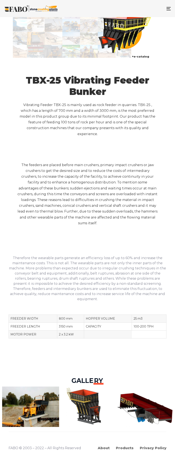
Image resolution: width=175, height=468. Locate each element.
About (104, 448)
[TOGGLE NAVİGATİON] (143, 8)
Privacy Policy (153, 448)
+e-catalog (140, 56)
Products (125, 448)
